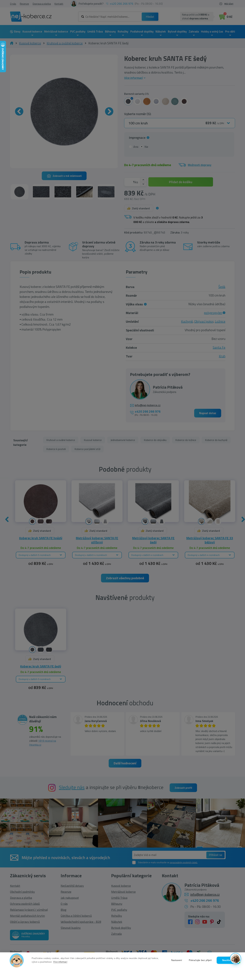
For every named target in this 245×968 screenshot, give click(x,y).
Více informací (60, 962)
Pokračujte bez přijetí (200, 960)
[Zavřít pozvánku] (237, 922)
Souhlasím (228, 960)
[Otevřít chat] (235, 958)
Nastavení (176, 960)
